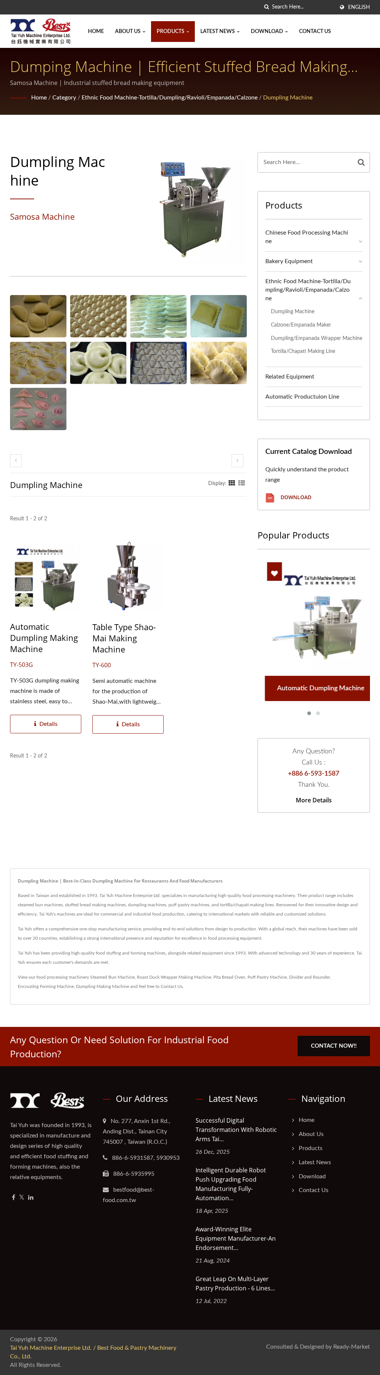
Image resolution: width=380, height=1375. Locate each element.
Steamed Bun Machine (112, 977)
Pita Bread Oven (229, 977)
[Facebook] (13, 1198)
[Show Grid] (232, 483)
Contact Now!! (334, 1046)
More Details (314, 800)
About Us (128, 31)
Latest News (218, 31)
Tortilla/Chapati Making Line (303, 351)
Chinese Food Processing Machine (306, 237)
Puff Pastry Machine (267, 977)
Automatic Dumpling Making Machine (44, 637)
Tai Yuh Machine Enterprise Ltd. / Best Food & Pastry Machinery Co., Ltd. (93, 1352)
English (359, 7)
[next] (237, 460)
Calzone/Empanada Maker (301, 325)
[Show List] (241, 483)
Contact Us (315, 31)
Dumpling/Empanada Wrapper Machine (316, 338)
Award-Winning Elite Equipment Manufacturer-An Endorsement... (236, 1238)
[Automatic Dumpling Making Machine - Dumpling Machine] (38, 316)
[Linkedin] (30, 1198)
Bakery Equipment (289, 261)
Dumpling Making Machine (102, 986)
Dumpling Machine (287, 98)
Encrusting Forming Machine (46, 986)
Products (171, 31)
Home (96, 31)
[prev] (16, 460)
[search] (266, 7)
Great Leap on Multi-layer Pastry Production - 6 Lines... (235, 1283)
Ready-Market (351, 1347)
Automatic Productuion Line (302, 397)
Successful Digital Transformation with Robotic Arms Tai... (236, 1129)
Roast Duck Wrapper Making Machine (174, 977)
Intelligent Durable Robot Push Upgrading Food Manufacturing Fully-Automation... (231, 1184)
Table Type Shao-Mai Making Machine (124, 638)
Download (267, 31)
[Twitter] (21, 1198)
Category (64, 98)
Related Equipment (289, 377)
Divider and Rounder (309, 977)
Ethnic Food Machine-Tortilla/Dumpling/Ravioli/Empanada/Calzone (170, 98)
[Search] (361, 162)
